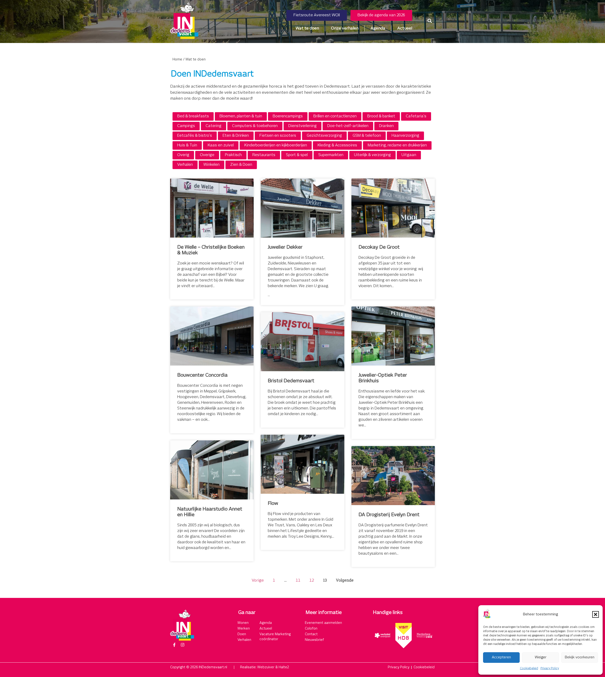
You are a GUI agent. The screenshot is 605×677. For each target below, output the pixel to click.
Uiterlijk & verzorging (372, 155)
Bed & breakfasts (193, 116)
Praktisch (233, 155)
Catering (213, 126)
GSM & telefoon (367, 135)
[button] (595, 614)
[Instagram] (182, 645)
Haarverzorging (405, 135)
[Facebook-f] (174, 645)
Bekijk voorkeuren (579, 657)
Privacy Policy (549, 668)
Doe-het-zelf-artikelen (347, 126)
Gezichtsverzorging (324, 135)
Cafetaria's (416, 116)
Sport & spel (297, 155)
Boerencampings (288, 116)
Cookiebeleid (529, 668)
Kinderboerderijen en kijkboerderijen (275, 145)
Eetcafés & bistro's (194, 135)
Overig (183, 155)
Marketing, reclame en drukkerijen (397, 145)
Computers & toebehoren (255, 126)
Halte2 (284, 667)
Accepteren (501, 657)
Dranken (386, 126)
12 (311, 580)
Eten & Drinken (236, 135)
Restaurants (263, 155)
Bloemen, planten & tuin (241, 116)
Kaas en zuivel (221, 145)
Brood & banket (381, 116)
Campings (186, 126)
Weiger (540, 657)
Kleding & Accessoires (337, 145)
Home (177, 59)
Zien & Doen (241, 164)
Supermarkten (330, 155)
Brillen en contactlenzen (335, 116)
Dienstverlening (302, 126)
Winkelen (211, 164)
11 (298, 580)
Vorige (258, 580)
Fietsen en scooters (277, 135)
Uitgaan (409, 155)
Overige (207, 155)
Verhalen (185, 164)
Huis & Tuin (187, 145)
